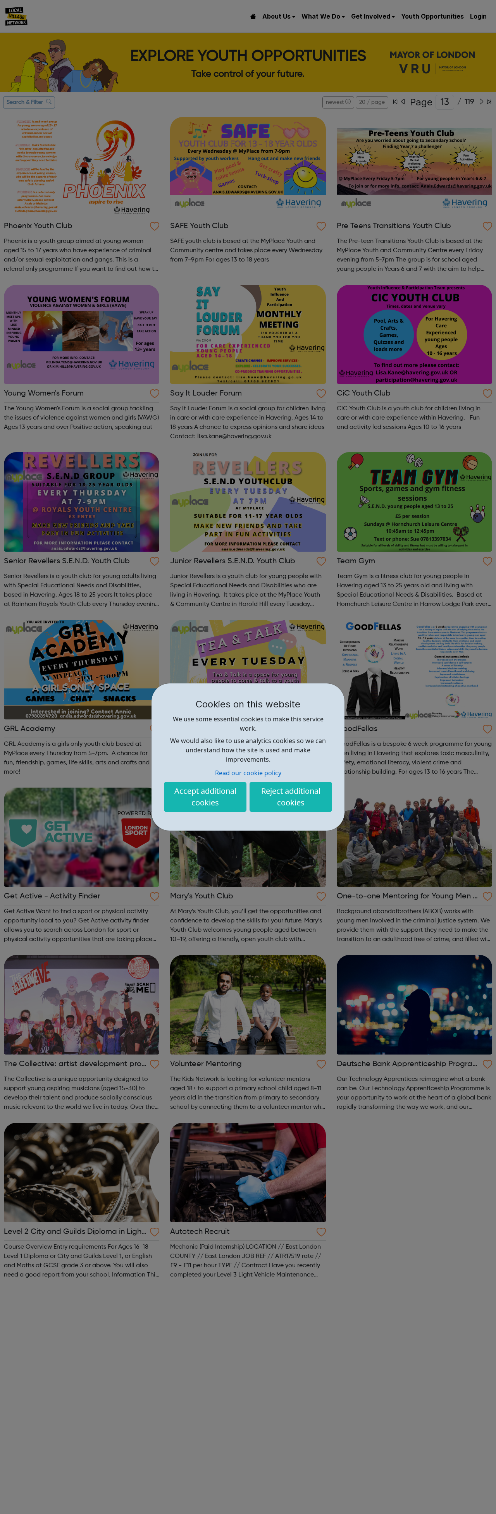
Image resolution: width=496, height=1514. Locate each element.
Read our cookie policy (248, 773)
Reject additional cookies (290, 797)
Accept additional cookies (205, 797)
